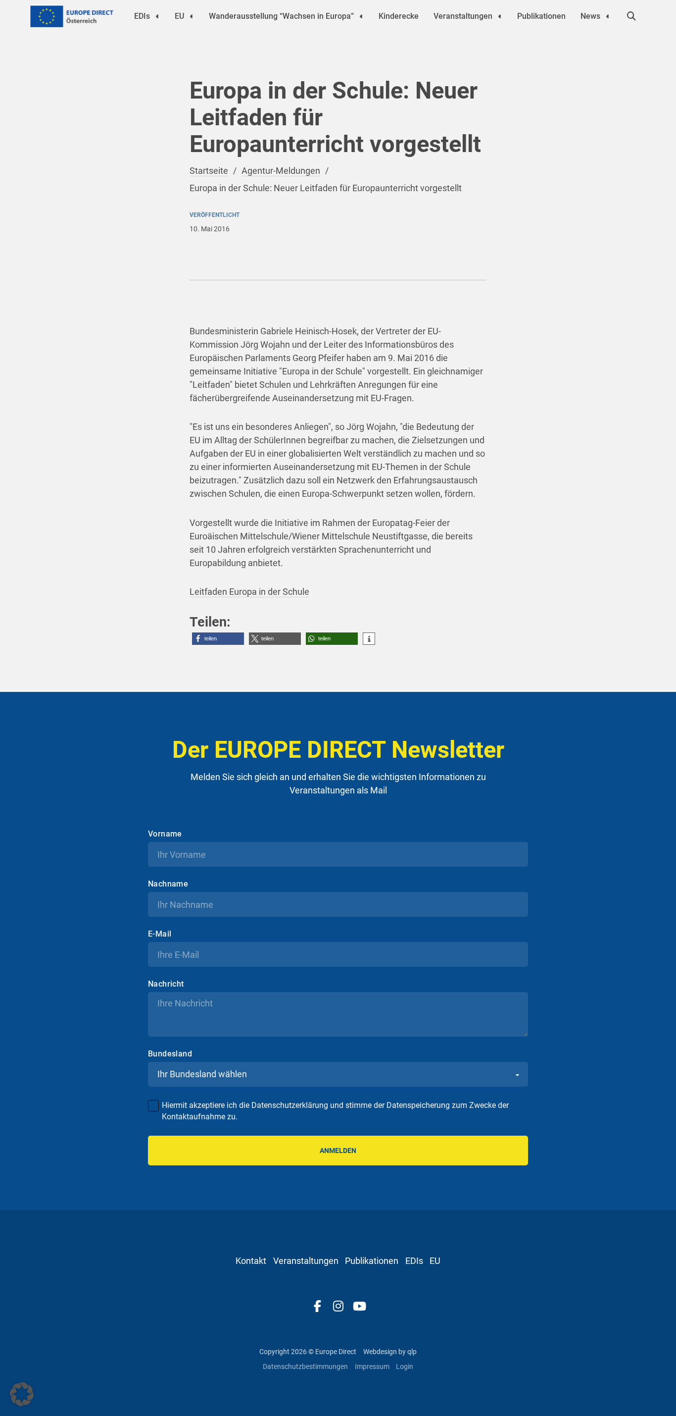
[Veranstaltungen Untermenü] (499, 16)
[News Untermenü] (607, 16)
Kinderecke (399, 16)
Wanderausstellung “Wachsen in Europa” (281, 16)
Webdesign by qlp (390, 1352)
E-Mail (159, 934)
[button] (218, 638)
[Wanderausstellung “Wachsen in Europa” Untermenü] (361, 16)
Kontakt (251, 1261)
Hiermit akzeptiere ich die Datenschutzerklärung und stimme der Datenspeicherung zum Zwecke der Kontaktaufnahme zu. (335, 1111)
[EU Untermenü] (191, 16)
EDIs (142, 16)
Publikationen (541, 16)
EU (179, 16)
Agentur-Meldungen (280, 170)
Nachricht (166, 984)
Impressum (372, 1366)
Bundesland (170, 1054)
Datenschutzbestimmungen (305, 1366)
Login (404, 1366)
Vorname (165, 834)
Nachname (168, 884)
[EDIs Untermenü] (157, 16)
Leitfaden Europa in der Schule (249, 591)
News (590, 16)
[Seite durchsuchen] (631, 16)
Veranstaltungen (463, 16)
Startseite (209, 170)
